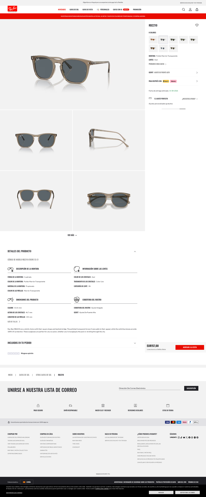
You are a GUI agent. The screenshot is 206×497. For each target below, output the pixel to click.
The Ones (75, 444)
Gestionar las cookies (14, 492)
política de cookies (101, 488)
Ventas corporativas (48, 444)
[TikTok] (181, 437)
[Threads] (192, 437)
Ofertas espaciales (15, 453)
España (28, 482)
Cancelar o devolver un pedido (149, 462)
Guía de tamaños (46, 441)
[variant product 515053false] (173, 48)
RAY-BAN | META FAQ (144, 452)
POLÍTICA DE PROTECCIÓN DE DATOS (166, 482)
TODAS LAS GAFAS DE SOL (16, 441)
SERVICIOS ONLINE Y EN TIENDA (116, 441)
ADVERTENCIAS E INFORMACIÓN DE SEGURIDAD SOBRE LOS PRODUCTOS (134, 482)
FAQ (138, 449)
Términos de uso (193, 482)
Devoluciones (45, 457)
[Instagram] (179, 437)
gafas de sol (24, 374)
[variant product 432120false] (173, 40)
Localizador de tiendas (114, 437)
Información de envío (48, 453)
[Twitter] (187, 437)
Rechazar (161, 492)
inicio (10, 374)
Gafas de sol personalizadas (19, 437)
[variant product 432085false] (153, 48)
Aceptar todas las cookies (187, 492)
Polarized (11, 447)
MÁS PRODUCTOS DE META (146, 456)
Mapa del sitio (182, 482)
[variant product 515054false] (163, 48)
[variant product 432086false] (193, 40)
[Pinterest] (197, 437)
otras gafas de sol (43, 374)
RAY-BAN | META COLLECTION (18, 450)
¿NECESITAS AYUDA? (189, 99)
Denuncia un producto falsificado (151, 459)
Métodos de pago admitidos (51, 447)
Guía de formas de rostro (50, 437)
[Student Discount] (173, 437)
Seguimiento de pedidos (146, 441)
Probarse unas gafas (156, 64)
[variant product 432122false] (153, 40)
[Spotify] (195, 437)
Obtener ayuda (143, 437)
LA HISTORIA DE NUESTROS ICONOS (84, 437)
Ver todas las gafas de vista (18, 444)
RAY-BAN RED (77, 441)
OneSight (76, 447)
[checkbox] (197, 25)
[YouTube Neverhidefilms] (184, 437)
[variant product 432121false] (163, 40)
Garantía (43, 450)
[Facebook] (189, 437)
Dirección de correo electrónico (132, 388)
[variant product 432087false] (183, 40)
